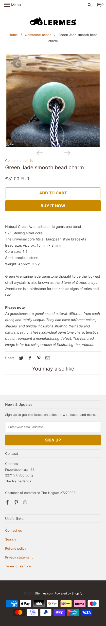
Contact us (13, 530)
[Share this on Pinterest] (38, 358)
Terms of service (18, 566)
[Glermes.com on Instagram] (25, 502)
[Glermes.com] (53, 21)
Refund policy (15, 548)
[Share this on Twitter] (20, 358)
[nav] (12, 5)
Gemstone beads (38, 35)
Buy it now (53, 205)
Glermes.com (44, 593)
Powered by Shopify (68, 593)
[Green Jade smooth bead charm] (53, 100)
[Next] (66, 152)
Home (13, 35)
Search (10, 539)
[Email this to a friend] (47, 358)
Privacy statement (19, 557)
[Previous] (39, 152)
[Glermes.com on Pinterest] (16, 502)
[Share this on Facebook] (29, 358)
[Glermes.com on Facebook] (8, 502)
